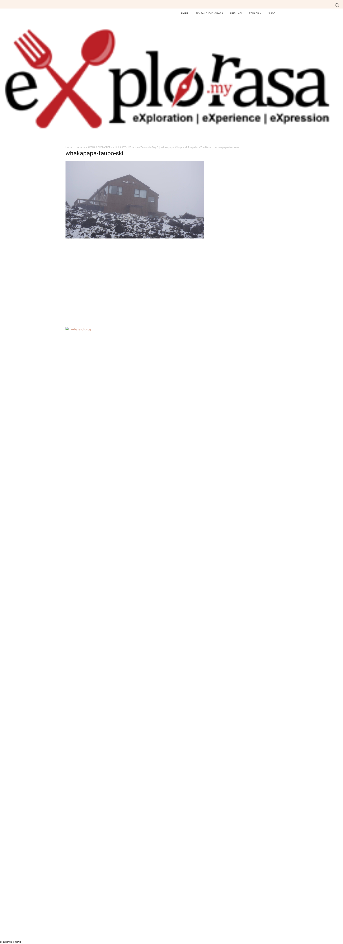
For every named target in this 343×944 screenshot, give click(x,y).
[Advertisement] (135, 282)
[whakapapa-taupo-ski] (135, 237)
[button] (337, 5)
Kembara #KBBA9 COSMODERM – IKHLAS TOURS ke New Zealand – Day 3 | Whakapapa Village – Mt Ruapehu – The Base (144, 147)
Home (69, 147)
